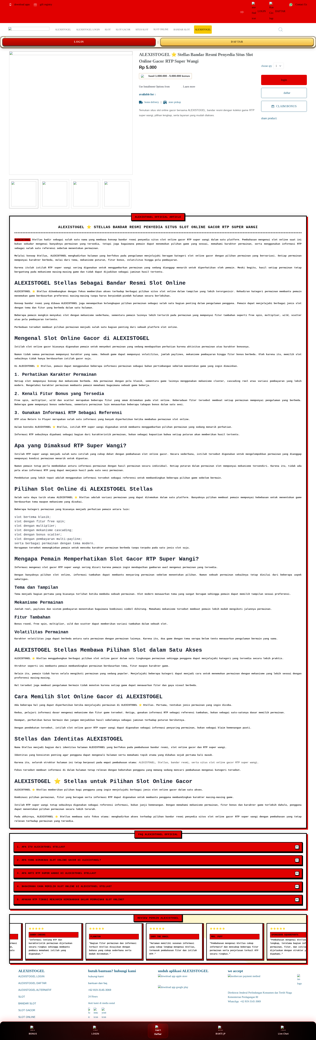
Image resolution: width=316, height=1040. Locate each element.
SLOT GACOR (26, 1010)
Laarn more (189, 86)
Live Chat (283, 1033)
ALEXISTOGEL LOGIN (31, 976)
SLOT (21, 996)
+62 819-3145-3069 (99, 989)
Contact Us (301, 4)
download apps (22, 4)
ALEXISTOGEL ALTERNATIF (35, 989)
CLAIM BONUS (286, 106)
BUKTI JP (220, 1033)
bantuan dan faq (97, 983)
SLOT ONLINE (26, 1016)
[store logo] (28, 29)
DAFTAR (280, 11)
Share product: (269, 118)
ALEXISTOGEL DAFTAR (32, 983)
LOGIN (262, 11)
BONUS (33, 1033)
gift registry (45, 4)
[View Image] (23, 193)
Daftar (158, 1034)
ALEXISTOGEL (22, 239)
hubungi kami (96, 976)
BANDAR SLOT (27, 1003)
